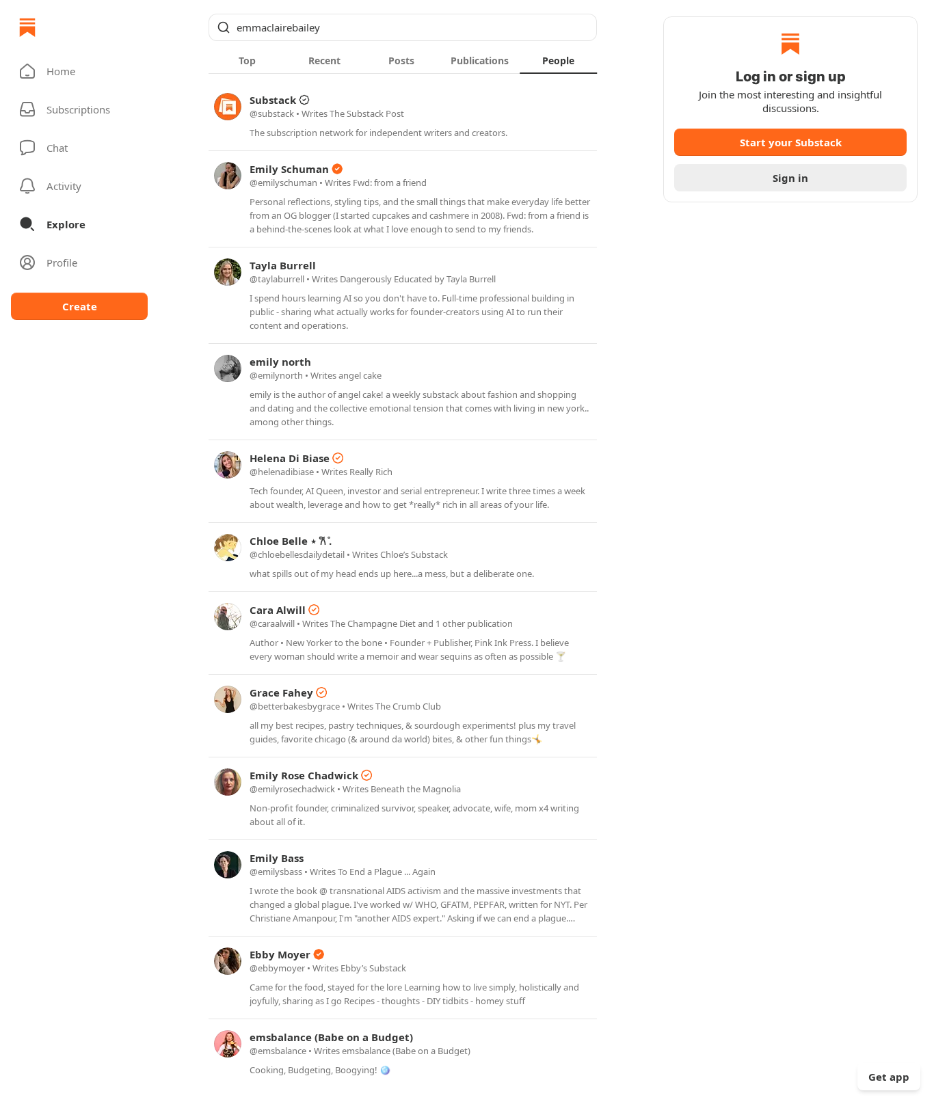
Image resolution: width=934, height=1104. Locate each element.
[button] (79, 71)
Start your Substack (791, 142)
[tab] (247, 60)
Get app (888, 1076)
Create (79, 306)
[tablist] (403, 60)
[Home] (27, 27)
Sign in (790, 178)
